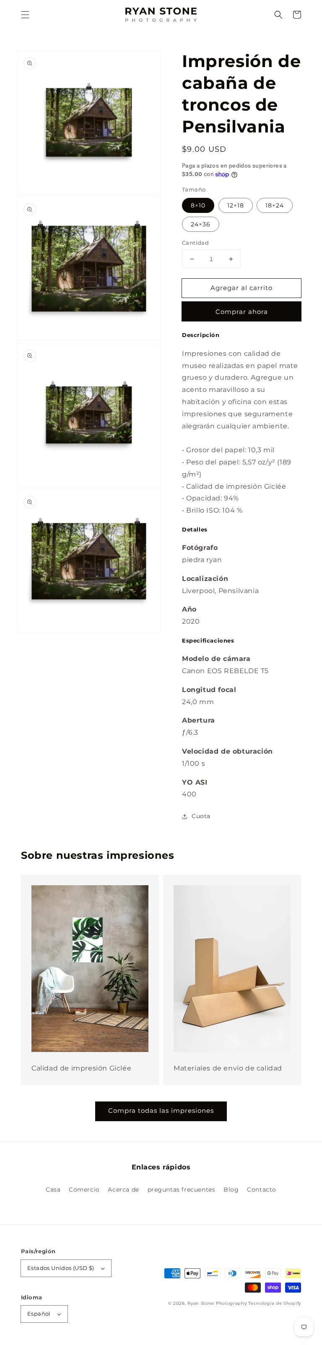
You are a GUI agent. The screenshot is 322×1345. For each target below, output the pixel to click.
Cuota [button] (201, 816)
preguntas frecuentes (182, 1189)
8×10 (198, 205)
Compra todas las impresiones (161, 1110)
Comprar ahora (242, 312)
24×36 (200, 224)
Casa (53, 1189)
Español (39, 1313)
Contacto (261, 1189)
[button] (25, 14)
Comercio (84, 1189)
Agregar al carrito (241, 288)
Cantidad (195, 242)
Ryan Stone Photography (217, 1303)
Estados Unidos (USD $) (60, 1268)
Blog (231, 1189)
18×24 (274, 205)
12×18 (235, 205)
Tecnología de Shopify (274, 1303)
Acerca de (123, 1189)
